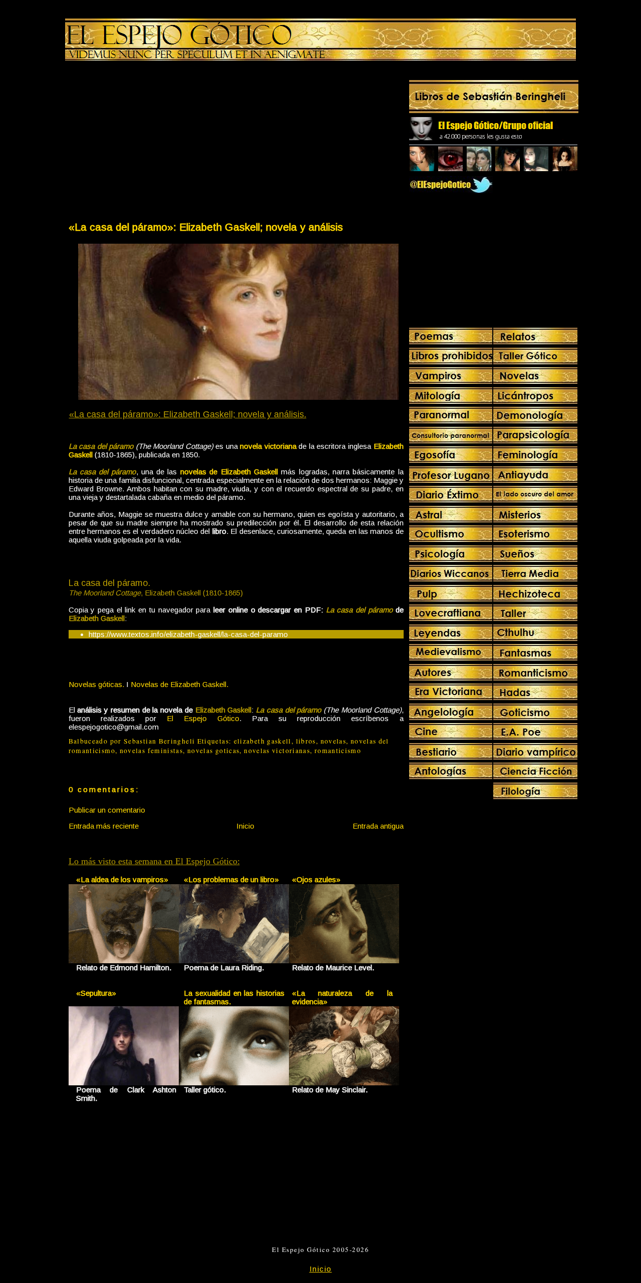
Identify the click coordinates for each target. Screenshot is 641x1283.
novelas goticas (213, 750)
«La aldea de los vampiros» (122, 879)
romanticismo (337, 750)
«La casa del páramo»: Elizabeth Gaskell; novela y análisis (206, 227)
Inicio (245, 826)
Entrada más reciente (104, 826)
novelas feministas (151, 750)
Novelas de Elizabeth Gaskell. (179, 684)
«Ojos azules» (316, 879)
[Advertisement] (152, 143)
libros (306, 741)
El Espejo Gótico (203, 718)
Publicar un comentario (107, 810)
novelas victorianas (277, 750)
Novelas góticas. (96, 684)
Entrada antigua (378, 826)
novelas (333, 741)
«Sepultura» (96, 993)
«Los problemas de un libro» (231, 879)
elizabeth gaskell (262, 741)
